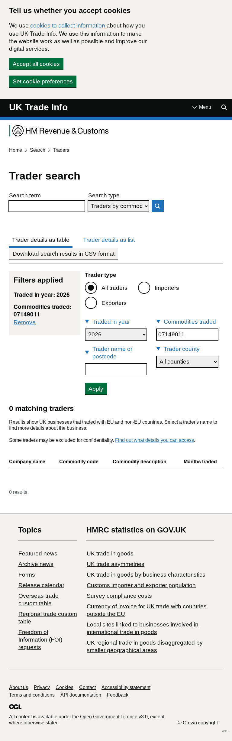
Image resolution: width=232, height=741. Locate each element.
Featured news (37, 553)
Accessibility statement (126, 687)
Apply (96, 389)
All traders (114, 288)
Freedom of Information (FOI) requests (40, 639)
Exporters (114, 303)
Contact (87, 687)
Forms (26, 574)
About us (18, 687)
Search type (104, 195)
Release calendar (41, 585)
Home (15, 150)
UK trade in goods (110, 553)
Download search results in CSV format (63, 254)
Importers (167, 288)
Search (37, 150)
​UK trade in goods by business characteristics (146, 574)
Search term (25, 195)
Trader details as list (109, 240)
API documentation (80, 694)
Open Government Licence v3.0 (114, 716)
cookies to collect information (67, 25)
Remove (25, 322)
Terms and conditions (32, 694)
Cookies (64, 687)
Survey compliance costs (119, 596)
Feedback (117, 694)
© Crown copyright (198, 722)
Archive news (35, 564)
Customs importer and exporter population (141, 585)
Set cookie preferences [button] (43, 81)
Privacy (42, 687)
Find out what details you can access (154, 440)
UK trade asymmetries (115, 564)
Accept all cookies (36, 64)
